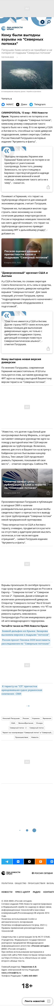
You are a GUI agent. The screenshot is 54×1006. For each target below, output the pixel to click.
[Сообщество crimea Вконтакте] (18, 861)
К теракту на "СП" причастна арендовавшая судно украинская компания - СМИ (22, 690)
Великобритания (25, 723)
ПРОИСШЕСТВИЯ (36, 883)
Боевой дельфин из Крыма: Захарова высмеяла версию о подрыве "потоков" (25, 633)
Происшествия (21, 737)
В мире (39, 723)
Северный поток (37, 728)
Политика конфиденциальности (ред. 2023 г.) (24, 925)
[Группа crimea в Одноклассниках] (40, 861)
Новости (34, 737)
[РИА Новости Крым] (12, 28)
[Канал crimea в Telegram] (6, 861)
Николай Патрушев (11, 718)
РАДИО (36, 892)
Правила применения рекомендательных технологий (22, 930)
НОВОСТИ (6, 892)
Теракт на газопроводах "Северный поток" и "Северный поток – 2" (27, 733)
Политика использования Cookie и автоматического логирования (19, 921)
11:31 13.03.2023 (7, 57)
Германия (47, 718)
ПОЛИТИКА (7, 883)
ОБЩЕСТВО (20, 883)
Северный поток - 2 (18, 728)
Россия (26, 718)
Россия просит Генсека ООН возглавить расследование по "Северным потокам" (26, 642)
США (13, 723)
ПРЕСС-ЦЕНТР (22, 892)
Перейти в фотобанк (33, 91)
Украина (36, 718)
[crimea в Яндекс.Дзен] (29, 861)
